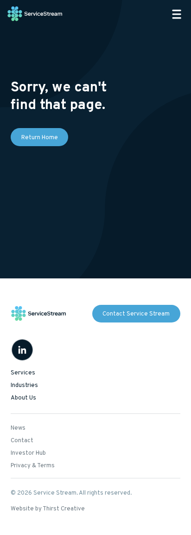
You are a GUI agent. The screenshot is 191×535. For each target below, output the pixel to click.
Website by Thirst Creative (48, 509)
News (18, 428)
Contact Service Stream (136, 314)
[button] (177, 14)
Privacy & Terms (33, 466)
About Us (23, 398)
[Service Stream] (35, 14)
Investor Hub (28, 453)
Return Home (39, 138)
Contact (22, 441)
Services (23, 373)
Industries (24, 385)
